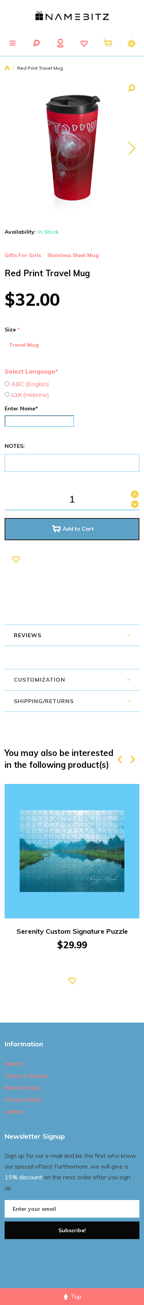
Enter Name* (21, 408)
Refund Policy (23, 1087)
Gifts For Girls (23, 255)
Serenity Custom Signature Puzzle (72, 931)
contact (14, 1111)
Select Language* (31, 371)
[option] (72, 895)
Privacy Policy (23, 1099)
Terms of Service (26, 1075)
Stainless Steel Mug (73, 255)
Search (14, 1063)
